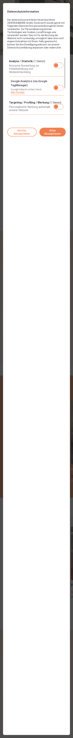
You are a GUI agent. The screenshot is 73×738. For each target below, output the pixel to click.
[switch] (58, 64)
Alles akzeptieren (52, 132)
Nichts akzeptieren (22, 132)
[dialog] (36, 369)
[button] (56, 65)
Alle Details (17, 92)
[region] (36, 87)
